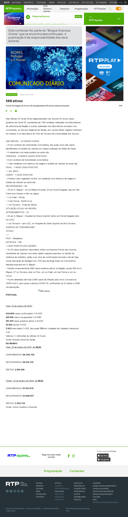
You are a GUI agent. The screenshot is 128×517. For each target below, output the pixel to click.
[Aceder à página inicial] (14, 8)
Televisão (41, 2)
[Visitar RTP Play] (104, 63)
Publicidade (10, 511)
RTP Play (62, 2)
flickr (22, 491)
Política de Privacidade (15, 509)
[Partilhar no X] (11, 111)
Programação (81, 8)
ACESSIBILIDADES (80, 497)
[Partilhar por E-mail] (16, 111)
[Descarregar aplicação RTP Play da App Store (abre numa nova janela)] (103, 455)
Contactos (77, 471)
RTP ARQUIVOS (41, 494)
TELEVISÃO (39, 489)
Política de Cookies (33, 509)
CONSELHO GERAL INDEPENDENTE (104, 486)
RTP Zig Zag (87, 2)
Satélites (77, 500)
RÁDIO (38, 491)
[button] (110, 8)
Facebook (7, 491)
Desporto (28, 2)
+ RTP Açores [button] (99, 8)
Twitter (11, 491)
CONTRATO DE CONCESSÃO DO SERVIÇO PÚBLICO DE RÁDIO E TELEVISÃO (103, 494)
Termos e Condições (50, 509)
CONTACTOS (78, 483)
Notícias (16, 2)
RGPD (95, 500)
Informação (32, 8)
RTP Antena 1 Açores (48, 8)
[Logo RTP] (16, 484)
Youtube (18, 491)
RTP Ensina (101, 2)
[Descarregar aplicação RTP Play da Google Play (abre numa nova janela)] (103, 459)
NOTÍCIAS (39, 483)
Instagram (14, 491)
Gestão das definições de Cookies (105, 502)
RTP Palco (74, 2)
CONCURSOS (59, 491)
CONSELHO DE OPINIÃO (100, 489)
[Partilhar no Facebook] (6, 111)
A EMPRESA (97, 483)
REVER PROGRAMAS (62, 489)
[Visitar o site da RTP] (7, 2)
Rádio (51, 2)
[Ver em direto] (14, 18)
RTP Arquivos (116, 2)
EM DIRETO (58, 486)
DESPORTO (39, 486)
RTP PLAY (58, 483)
